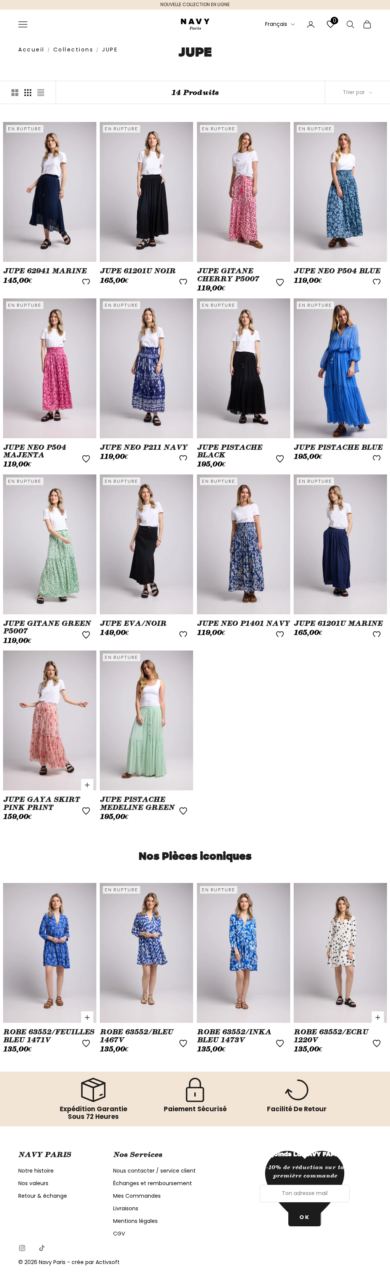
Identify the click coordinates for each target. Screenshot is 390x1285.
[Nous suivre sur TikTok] (42, 1248)
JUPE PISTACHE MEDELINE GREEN (137, 803)
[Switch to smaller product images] (27, 92)
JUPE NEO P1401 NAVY (243, 623)
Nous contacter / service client (154, 1170)
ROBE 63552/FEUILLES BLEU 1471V (48, 1035)
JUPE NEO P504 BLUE (337, 271)
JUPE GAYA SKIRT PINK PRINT (41, 803)
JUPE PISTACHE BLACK (229, 451)
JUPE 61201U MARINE (338, 623)
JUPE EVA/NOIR (133, 623)
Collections (73, 49)
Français (276, 24)
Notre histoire (36, 1170)
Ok (304, 1217)
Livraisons (125, 1208)
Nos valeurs (33, 1183)
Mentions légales (135, 1221)
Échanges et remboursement (152, 1183)
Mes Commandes (137, 1196)
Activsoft (108, 1262)
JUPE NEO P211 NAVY (143, 447)
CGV (119, 1233)
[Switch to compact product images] (40, 92)
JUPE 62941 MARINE (44, 271)
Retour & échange (42, 1196)
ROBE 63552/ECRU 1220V (331, 1035)
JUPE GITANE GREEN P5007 (47, 627)
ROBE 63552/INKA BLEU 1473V (234, 1035)
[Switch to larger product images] (14, 92)
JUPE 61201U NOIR (138, 271)
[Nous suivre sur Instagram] (22, 1248)
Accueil (31, 49)
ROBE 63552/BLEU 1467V (136, 1035)
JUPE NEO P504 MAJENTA (34, 451)
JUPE (110, 49)
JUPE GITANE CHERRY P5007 (228, 274)
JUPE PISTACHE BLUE (338, 447)
